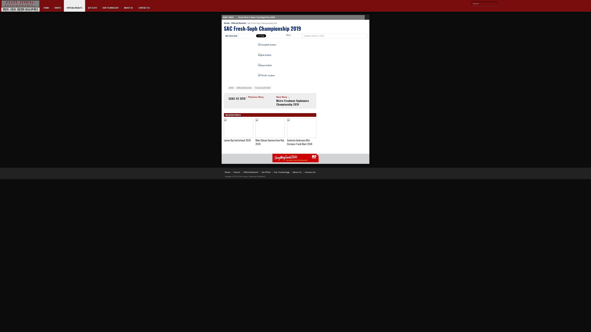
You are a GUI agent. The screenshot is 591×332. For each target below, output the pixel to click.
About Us (128, 7)
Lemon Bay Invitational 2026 (237, 140)
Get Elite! (92, 7)
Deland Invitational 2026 (250, 17)
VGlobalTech (261, 176)
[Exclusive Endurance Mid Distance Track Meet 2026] (301, 137)
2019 (231, 88)
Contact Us (144, 7)
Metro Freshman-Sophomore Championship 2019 (292, 102)
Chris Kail (233, 36)
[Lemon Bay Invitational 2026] (238, 137)
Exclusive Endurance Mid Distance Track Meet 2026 (299, 142)
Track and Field (262, 88)
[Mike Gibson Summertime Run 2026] (270, 137)
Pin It (288, 35)
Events (57, 7)
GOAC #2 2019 (237, 98)
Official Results (74, 7)
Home (46, 7)
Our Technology (111, 7)
